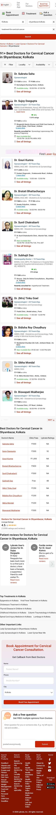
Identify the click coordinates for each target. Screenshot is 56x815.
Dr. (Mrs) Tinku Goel (26, 298)
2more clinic (20, 206)
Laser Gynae (20, 44)
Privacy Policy (39, 781)
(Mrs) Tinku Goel (9, 488)
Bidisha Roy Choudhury (12, 496)
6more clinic (20, 128)
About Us (39, 763)
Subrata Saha (8, 444)
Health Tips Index (29, 769)
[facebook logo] (49, 761)
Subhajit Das (7, 481)
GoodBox (4, 801)
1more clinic (20, 175)
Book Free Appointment (44, 5)
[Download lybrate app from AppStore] (50, 788)
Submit (45, 744)
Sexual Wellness (4, 781)
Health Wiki (27, 764)
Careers (39, 768)
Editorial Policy (39, 786)
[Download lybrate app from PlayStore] (50, 785)
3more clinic (20, 282)
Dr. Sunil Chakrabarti (26, 222)
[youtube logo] (49, 771)
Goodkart (4, 763)
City (5, 687)
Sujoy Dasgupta (9, 451)
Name (6, 663)
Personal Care (4, 795)
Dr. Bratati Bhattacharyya (29, 191)
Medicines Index (29, 794)
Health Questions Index (29, 774)
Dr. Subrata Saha (24, 73)
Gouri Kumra (7, 459)
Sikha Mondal (8, 503)
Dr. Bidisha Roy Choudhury (30, 327)
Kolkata (10, 44)
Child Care (5, 799)
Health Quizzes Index (28, 781)
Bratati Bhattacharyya (11, 466)
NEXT (50, 420)
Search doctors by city (18, 763)
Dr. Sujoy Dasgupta (25, 101)
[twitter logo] (49, 764)
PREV (6, 420)
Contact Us (40, 766)
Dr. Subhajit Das (23, 255)
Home (2, 44)
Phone (6, 675)
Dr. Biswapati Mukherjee (29, 392)
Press (38, 790)
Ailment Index (28, 799)
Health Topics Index (27, 788)
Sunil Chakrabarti (9, 473)
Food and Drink (4, 790)
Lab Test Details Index (28, 804)
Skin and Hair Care (4, 776)
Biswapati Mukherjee (11, 510)
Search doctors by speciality (18, 779)
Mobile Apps (39, 772)
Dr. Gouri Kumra (23, 160)
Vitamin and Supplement (5, 767)
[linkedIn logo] (49, 768)
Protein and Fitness (5, 771)
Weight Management (6, 785)
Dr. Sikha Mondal (24, 362)
